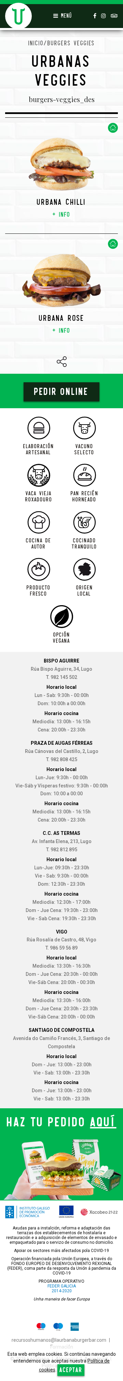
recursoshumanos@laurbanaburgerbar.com (59, 1340)
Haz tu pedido (62, 1122)
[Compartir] (62, 361)
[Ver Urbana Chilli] (61, 164)
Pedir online (61, 392)
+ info (61, 214)
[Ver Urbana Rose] (61, 280)
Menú (65, 16)
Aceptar (70, 1370)
